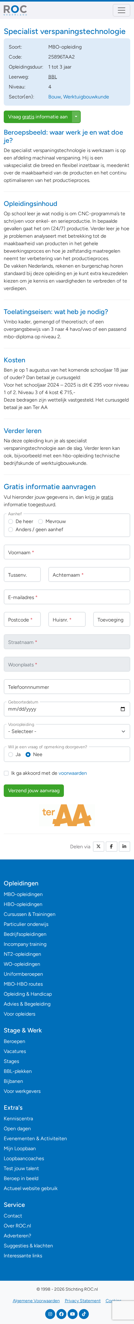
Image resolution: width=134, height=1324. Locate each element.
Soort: (15, 47)
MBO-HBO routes (23, 984)
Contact (13, 1216)
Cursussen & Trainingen (29, 914)
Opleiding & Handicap (28, 994)
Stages (11, 1061)
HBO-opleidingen (23, 904)
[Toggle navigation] (121, 10)
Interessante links (23, 1256)
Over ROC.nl (17, 1226)
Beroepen (14, 1041)
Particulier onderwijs (26, 924)
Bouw (54, 97)
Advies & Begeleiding (27, 1004)
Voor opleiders (19, 1014)
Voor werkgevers (22, 1091)
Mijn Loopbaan (20, 1148)
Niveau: (17, 87)
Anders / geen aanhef (39, 529)
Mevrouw (55, 521)
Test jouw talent (21, 1168)
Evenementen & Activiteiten (35, 1138)
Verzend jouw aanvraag (34, 790)
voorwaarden (73, 773)
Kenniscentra (18, 1119)
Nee (37, 754)
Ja (18, 754)
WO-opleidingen (22, 964)
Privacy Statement (83, 1300)
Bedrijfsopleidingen (25, 934)
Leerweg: (19, 77)
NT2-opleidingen (22, 954)
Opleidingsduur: (26, 67)
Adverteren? (17, 1236)
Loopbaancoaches (24, 1158)
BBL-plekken (18, 1071)
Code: (15, 57)
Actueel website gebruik (31, 1188)
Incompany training (25, 944)
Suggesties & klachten (28, 1246)
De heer (24, 521)
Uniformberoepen (23, 974)
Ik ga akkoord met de (49, 773)
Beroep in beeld (21, 1178)
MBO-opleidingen (23, 894)
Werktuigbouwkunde (86, 97)
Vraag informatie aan (38, 117)
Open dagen (17, 1128)
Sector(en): (21, 97)
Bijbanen (13, 1081)
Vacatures (15, 1051)
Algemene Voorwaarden (36, 1300)
